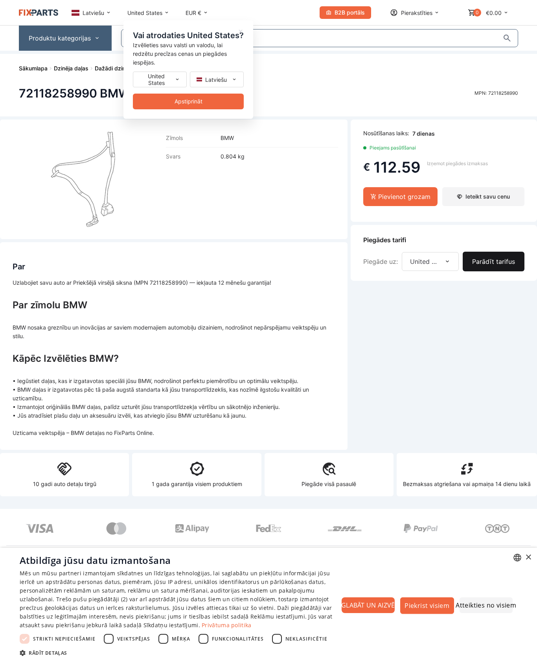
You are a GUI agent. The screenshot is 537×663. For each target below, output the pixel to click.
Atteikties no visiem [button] (486, 605)
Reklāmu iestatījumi (277, 616)
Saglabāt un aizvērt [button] (368, 605)
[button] (180, 652)
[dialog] (268, 605)
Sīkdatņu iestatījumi (171, 625)
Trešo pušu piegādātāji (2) (92, 599)
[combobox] (517, 558)
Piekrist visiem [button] (427, 605)
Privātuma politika (226, 625)
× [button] (528, 557)
